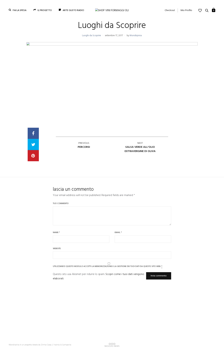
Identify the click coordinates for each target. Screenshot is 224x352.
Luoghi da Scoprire (91, 35)
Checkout (170, 10)
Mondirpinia (136, 35)
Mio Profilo (186, 10)
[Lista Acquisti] (200, 10)
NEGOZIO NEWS (112, 345)
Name (56, 232)
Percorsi (84, 145)
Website (57, 249)
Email (118, 232)
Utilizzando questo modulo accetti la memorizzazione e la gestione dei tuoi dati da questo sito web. (107, 266)
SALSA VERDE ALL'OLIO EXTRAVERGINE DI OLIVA (140, 147)
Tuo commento (61, 203)
